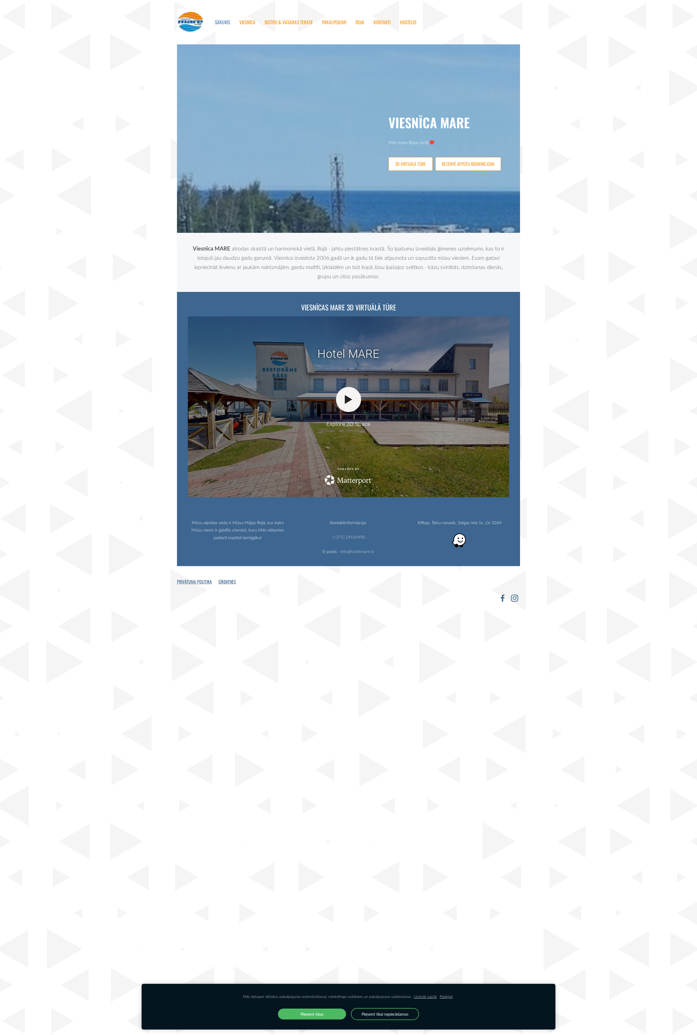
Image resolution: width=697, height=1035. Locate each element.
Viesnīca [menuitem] (247, 22)
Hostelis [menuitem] (408, 22)
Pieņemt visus (312, 1014)
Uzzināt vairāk (425, 996)
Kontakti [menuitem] (382, 22)
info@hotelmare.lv (357, 551)
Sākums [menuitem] (222, 22)
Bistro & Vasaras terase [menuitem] (289, 22)
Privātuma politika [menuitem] (194, 581)
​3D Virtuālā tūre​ (410, 164)
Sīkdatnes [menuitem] (227, 581)
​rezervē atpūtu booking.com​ (468, 164)
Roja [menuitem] (360, 22)
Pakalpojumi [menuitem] (334, 22)
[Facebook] (502, 598)
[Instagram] (514, 598)
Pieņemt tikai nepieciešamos (385, 1014)
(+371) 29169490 (348, 537)
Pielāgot (446, 996)
